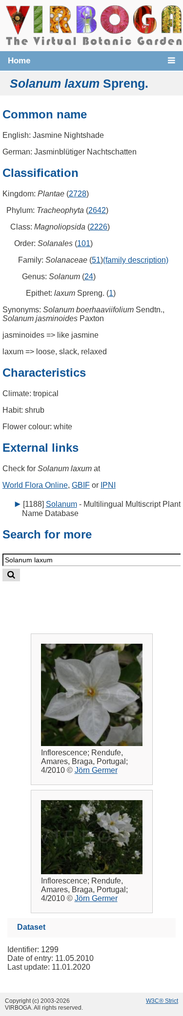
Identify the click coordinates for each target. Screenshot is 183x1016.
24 (88, 276)
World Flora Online (35, 485)
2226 (98, 227)
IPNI (108, 485)
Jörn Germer (96, 770)
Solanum (61, 504)
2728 (77, 194)
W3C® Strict (162, 1000)
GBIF (81, 485)
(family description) (135, 260)
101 (83, 243)
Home (19, 60)
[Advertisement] (100, 599)
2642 (97, 210)
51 (96, 260)
